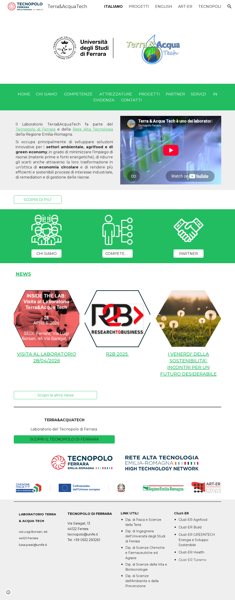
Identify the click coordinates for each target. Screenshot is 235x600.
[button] (229, 6)
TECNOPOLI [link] (209, 6)
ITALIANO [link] (113, 6)
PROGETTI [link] (139, 6)
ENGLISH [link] (163, 6)
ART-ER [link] (185, 6)
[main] (117, 97)
